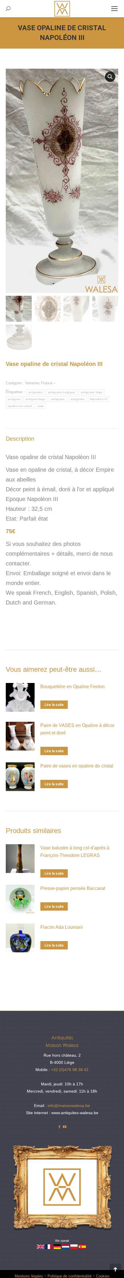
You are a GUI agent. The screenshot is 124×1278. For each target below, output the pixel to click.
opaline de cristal (20, 406)
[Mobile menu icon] (114, 8)
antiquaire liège (92, 392)
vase (40, 406)
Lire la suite (54, 705)
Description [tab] (20, 438)
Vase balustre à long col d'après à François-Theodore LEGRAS (74, 851)
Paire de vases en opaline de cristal (76, 765)
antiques (14, 399)
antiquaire (35, 392)
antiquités (77, 399)
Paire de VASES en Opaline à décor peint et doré (77, 729)
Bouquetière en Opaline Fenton (72, 686)
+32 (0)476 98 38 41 (70, 1069)
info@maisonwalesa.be (69, 1105)
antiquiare (58, 399)
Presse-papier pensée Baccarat (72, 888)
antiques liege (35, 399)
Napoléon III (99, 399)
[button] (110, 77)
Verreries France (38, 383)
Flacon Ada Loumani (61, 927)
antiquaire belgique (61, 392)
